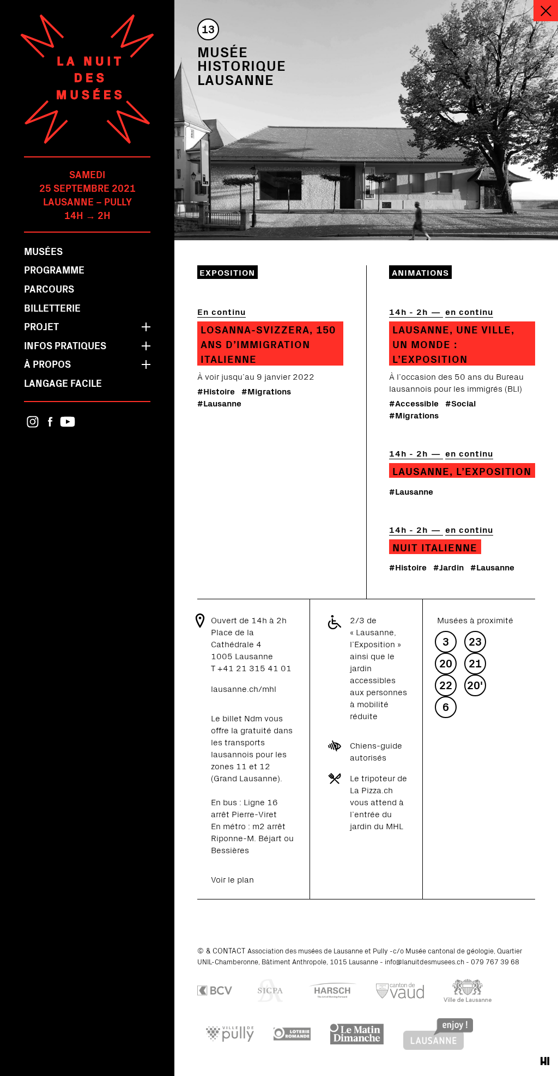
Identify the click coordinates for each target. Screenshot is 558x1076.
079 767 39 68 (495, 961)
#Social (460, 403)
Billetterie (52, 307)
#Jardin (448, 567)
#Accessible (414, 403)
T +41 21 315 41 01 (251, 667)
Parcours (49, 288)
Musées (43, 251)
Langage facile (63, 383)
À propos (47, 363)
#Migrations (266, 391)
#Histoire (216, 391)
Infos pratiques (65, 345)
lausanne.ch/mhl (243, 688)
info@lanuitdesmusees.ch (424, 961)
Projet (41, 326)
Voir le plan (232, 879)
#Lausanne (219, 403)
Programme (54, 269)
